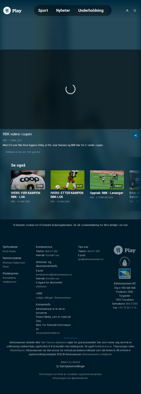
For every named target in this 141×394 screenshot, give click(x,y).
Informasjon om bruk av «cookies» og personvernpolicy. (70, 374)
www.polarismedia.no (48, 333)
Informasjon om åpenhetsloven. (70, 378)
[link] (12, 10)
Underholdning (91, 10)
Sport (43, 10)
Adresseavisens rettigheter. (97, 354)
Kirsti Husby (9, 251)
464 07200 (132, 303)
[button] (70, 89)
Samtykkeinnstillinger (72, 366)
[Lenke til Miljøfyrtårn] (124, 273)
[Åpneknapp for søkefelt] (134, 10)
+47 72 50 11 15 (127, 307)
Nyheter (63, 10)
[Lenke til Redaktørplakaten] (125, 262)
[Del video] (135, 135)
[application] (70, 89)
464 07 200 (51, 251)
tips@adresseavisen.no (91, 259)
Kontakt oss (52, 255)
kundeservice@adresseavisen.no (54, 274)
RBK (5, 140)
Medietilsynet (17, 350)
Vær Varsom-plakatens (54, 342)
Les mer (123, 225)
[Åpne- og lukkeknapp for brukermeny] (127, 10)
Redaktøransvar (103, 346)
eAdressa (41, 286)
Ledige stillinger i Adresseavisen (53, 297)
